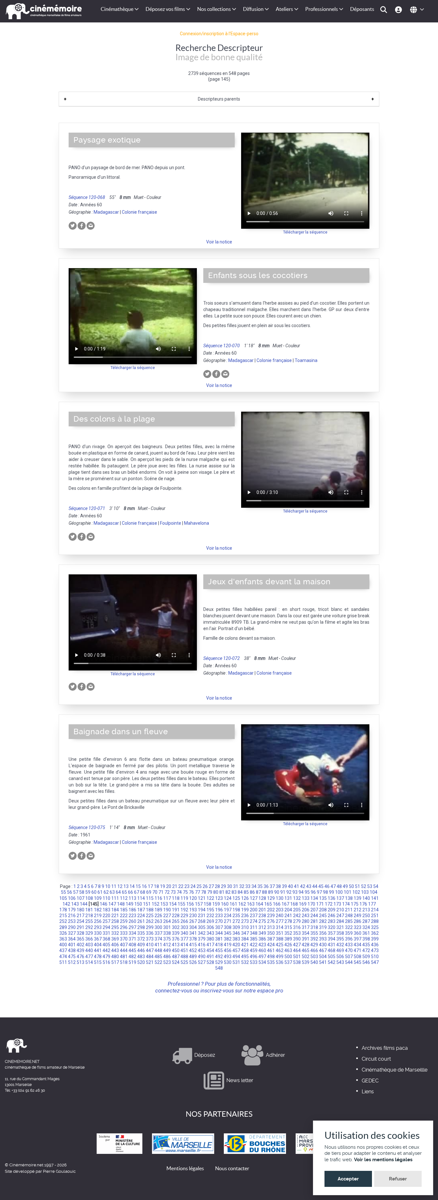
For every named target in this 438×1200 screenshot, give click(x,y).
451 (184, 950)
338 (167, 933)
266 (184, 921)
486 (167, 956)
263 (158, 921)
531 (236, 962)
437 (63, 950)
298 (141, 927)
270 (219, 921)
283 (331, 921)
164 (259, 904)
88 (264, 892)
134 (314, 898)
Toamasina (306, 360)
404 (98, 944)
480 (115, 956)
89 (270, 892)
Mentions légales (185, 1168)
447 (150, 950)
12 (119, 886)
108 (89, 898)
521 (150, 962)
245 (323, 915)
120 (193, 898)
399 (375, 938)
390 (297, 938)
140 (366, 898)
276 (271, 921)
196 (219, 909)
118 (176, 898)
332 (115, 933)
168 (294, 904)
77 (197, 892)
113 (132, 898)
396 (349, 938)
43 (308, 886)
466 (314, 950)
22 (180, 886)
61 (100, 892)
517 (115, 962)
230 (193, 915)
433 (349, 944)
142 (66, 904)
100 (339, 892)
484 (150, 956)
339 (176, 933)
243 (305, 915)
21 (174, 886)
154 (173, 904)
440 (89, 950)
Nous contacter (232, 1168)
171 (320, 904)
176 (363, 904)
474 (63, 956)
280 (305, 921)
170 (311, 904)
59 (87, 892)
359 (349, 933)
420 (236, 944)
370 (124, 938)
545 (357, 962)
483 (141, 956)
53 (369, 886)
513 (80, 962)
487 (176, 956)
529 (219, 962)
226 (158, 915)
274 (253, 921)
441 (98, 950)
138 (349, 898)
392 (314, 938)
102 (356, 892)
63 (112, 892)
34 (254, 886)
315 (288, 927)
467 (323, 950)
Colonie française (139, 212)
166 (277, 904)
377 (184, 938)
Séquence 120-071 (87, 508)
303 (184, 927)
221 (115, 915)
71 (161, 892)
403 (89, 944)
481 (124, 956)
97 (319, 892)
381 (219, 938)
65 (124, 892)
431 (331, 944)
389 (288, 938)
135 (323, 898)
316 (297, 927)
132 (297, 898)
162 (242, 904)
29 (223, 886)
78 (203, 892)
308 (228, 927)
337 (158, 933)
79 (209, 892)
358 (340, 933)
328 (80, 933)
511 (63, 962)
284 (340, 921)
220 (106, 915)
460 (262, 950)
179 (72, 909)
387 (271, 938)
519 (132, 962)
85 (246, 892)
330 (98, 933)
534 (262, 962)
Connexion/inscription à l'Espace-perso (219, 33)
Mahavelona (196, 523)
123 (219, 898)
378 (193, 938)
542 (331, 962)
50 (351, 886)
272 (236, 921)
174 (346, 904)
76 (191, 892)
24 (193, 886)
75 (185, 892)
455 (219, 950)
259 (124, 921)
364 (72, 938)
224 (141, 915)
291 (80, 927)
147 (112, 904)
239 (271, 915)
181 (89, 909)
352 (288, 933)
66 (130, 892)
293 (98, 927)
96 (313, 892)
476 (80, 956)
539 (305, 962)
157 (199, 904)
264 (167, 921)
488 (184, 956)
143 (75, 904)
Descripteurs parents (219, 99)
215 (63, 915)
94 (301, 892)
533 (253, 962)
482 (132, 956)
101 (347, 892)
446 (141, 950)
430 (323, 944)
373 (150, 938)
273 (245, 921)
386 (262, 938)
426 (288, 944)
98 (325, 892)
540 (314, 962)
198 (236, 909)
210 (340, 909)
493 (228, 956)
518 (124, 962)
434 (357, 944)
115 (150, 898)
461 (271, 950)
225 (150, 915)
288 (375, 921)
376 (176, 938)
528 (210, 962)
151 (147, 904)
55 (63, 892)
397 (357, 938)
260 (132, 921)
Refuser (398, 1179)
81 (221, 892)
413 (176, 944)
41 (296, 886)
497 (262, 956)
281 (314, 921)
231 (202, 915)
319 (323, 927)
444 (124, 950)
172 (329, 904)
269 (210, 921)
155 (181, 904)
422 (253, 944)
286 (357, 921)
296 (124, 927)
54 (375, 886)
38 (278, 886)
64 (118, 892)
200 (253, 909)
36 (266, 886)
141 (375, 898)
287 (366, 921)
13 (126, 886)
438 (72, 950)
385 (253, 938)
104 (373, 892)
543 (340, 962)
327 (72, 933)
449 (167, 950)
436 (375, 944)
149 (129, 904)
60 (94, 892)
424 (271, 944)
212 (357, 909)
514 (89, 962)
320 (331, 927)
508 (357, 956)
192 (184, 909)
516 (106, 962)
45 (321, 886)
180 (80, 909)
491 (210, 956)
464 (297, 950)
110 (106, 898)
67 (136, 892)
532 (245, 962)
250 (366, 915)
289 (63, 927)
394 (331, 938)
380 (210, 938)
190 (167, 909)
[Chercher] (384, 9)
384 (245, 938)
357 (331, 933)
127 (253, 898)
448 (158, 950)
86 (252, 892)
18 (156, 886)
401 (72, 944)
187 (141, 909)
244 (314, 915)
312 (262, 927)
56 (69, 892)
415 (193, 944)
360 (357, 933)
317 (305, 927)
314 (279, 927)
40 (290, 886)
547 (375, 962)
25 (199, 886)
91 (282, 892)
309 (236, 927)
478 (98, 956)
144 (84, 904)
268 (202, 921)
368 (106, 938)
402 (80, 944)
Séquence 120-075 (87, 827)
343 (210, 933)
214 (375, 909)
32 (241, 886)
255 (89, 921)
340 (184, 933)
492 (219, 956)
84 (240, 892)
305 (202, 927)
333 (124, 933)
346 (236, 933)
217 (80, 915)
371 (132, 938)
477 (89, 956)
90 (276, 892)
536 (279, 962)
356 (323, 933)
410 (150, 944)
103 (365, 892)
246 (331, 915)
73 (173, 892)
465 (305, 950)
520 (141, 962)
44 (314, 886)
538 (297, 962)
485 (158, 956)
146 (103, 904)
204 (288, 909)
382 (228, 938)
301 (167, 927)
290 (72, 927)
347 (245, 933)
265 (176, 921)
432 (340, 944)
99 (331, 892)
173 (337, 904)
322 (349, 927)
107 (80, 898)
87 (258, 892)
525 (184, 962)
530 (228, 962)
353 (297, 933)
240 (279, 915)
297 (132, 927)
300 (158, 927)
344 (219, 933)
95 (307, 892)
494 (236, 956)
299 (150, 927)
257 (106, 921)
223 (132, 915)
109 (98, 898)
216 (72, 915)
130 (279, 898)
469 (340, 950)
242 (297, 915)
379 (202, 938)
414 (184, 944)
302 (176, 927)
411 (158, 944)
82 (228, 892)
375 (167, 938)
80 (215, 892)
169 (303, 904)
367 (98, 938)
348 (253, 933)
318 (314, 927)
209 (331, 909)
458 (245, 950)
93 (295, 892)
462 (279, 950)
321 (340, 927)
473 (375, 950)
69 (148, 892)
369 (115, 938)
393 (323, 938)
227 (167, 915)
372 (141, 938)
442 (106, 950)
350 (271, 933)
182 (98, 909)
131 (288, 898)
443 (115, 950)
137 (340, 898)
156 (190, 904)
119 (184, 898)
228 (176, 915)
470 (349, 950)
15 (138, 886)
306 (210, 927)
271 (228, 921)
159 (216, 904)
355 (314, 933)
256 (98, 921)
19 (162, 886)
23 (187, 886)
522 (158, 962)
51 (357, 886)
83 (234, 892)
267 (193, 921)
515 (98, 962)
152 (155, 904)
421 (245, 944)
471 (357, 950)
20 (168, 886)
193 (193, 909)
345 (228, 933)
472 (366, 950)
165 (268, 904)
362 (375, 933)
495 (245, 956)
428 (305, 944)
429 (314, 944)
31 (235, 886)
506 (340, 956)
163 (251, 904)
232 (210, 915)
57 (75, 892)
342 (202, 933)
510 (375, 956)
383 (236, 938)
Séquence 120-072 (221, 658)
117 (167, 898)
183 (106, 909)
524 (176, 962)
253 (72, 921)
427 (297, 944)
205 (297, 909)
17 (150, 886)
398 (366, 938)
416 (202, 944)
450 (176, 950)
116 (158, 898)
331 (106, 933)
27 (211, 886)
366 (89, 938)
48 (339, 886)
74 (179, 892)
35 (260, 886)
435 (366, 944)
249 (357, 915)
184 (115, 909)
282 (323, 921)
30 (229, 886)
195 (210, 909)
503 (314, 956)
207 (314, 909)
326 (63, 933)
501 (297, 956)
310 (245, 927)
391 (305, 938)
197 (228, 909)
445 (132, 950)
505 (331, 956)
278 (288, 921)
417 (210, 944)
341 (193, 933)
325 (375, 927)
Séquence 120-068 (87, 197)
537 (288, 962)
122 (210, 898)
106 (72, 898)
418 (219, 944)
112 (124, 898)
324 (366, 927)
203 (279, 909)
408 (132, 944)
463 (288, 950)
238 (262, 915)
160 (225, 904)
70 (154, 892)
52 (363, 886)
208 (323, 909)
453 (202, 950)
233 (219, 915)
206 (305, 909)
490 (202, 956)
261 (141, 921)
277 (279, 921)
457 (236, 950)
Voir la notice (219, 241)
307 (219, 927)
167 (285, 904)
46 (327, 886)
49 (345, 886)
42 (302, 886)
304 (193, 927)
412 (167, 944)
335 (141, 933)
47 (333, 886)
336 (150, 933)
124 (228, 898)
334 (132, 933)
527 (202, 962)
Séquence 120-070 (221, 345)
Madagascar (106, 212)
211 (349, 909)
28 (217, 886)
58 (81, 892)
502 (305, 956)
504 (323, 956)
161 (233, 904)
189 (158, 909)
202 (271, 909)
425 (279, 944)
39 (284, 886)
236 (245, 915)
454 (210, 950)
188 (150, 909)
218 (89, 915)
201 (262, 909)
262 (150, 921)
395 (340, 938)
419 (228, 944)
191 (176, 909)
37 (272, 886)
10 (107, 886)
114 (141, 898)
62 (106, 892)
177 (372, 904)
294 (106, 927)
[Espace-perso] (399, 9)
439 (80, 950)
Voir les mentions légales (383, 1160)
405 (106, 944)
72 (167, 892)
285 (349, 921)
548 (219, 968)
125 (236, 898)
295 (115, 927)
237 (253, 915)
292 (89, 927)
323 (357, 927)
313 (271, 927)
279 (297, 921)
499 (279, 956)
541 (323, 962)
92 (288, 892)
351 (279, 933)
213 (366, 909)
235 (236, 915)
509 (366, 956)
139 (357, 898)
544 (349, 962)
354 (305, 933)
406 (115, 944)
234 (228, 915)
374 (158, 938)
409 (141, 944)
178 (63, 909)
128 (262, 898)
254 (80, 921)
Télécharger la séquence (305, 232)
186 (132, 909)
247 (340, 915)
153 (164, 904)
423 (262, 944)
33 (247, 886)
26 (205, 886)
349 (262, 933)
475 (72, 956)
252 (63, 921)
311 (253, 927)
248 (349, 915)
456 (228, 950)
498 (271, 956)
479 (106, 956)
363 (63, 938)
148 (121, 904)
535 (271, 962)
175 (354, 904)
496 (253, 956)
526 (193, 962)
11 (113, 886)
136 (331, 898)
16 (144, 886)
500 (288, 956)
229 (184, 915)
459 (253, 950)
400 (63, 944)
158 (207, 904)
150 (138, 904)
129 (271, 898)
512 (72, 962)
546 (366, 962)
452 (193, 950)
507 (349, 956)
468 (331, 950)
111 (115, 898)
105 (63, 898)
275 (262, 921)
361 (366, 933)
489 (193, 956)
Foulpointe (170, 523)
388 (279, 938)
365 (80, 938)
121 (202, 898)
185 (124, 909)
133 (305, 898)
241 (288, 915)
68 (142, 892)
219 (98, 915)
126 (245, 898)
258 (115, 921)
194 (202, 909)
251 (375, 915)
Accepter (348, 1179)
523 (167, 962)
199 (245, 909)
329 (89, 933)
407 (124, 944)
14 (132, 886)
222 (124, 915)
